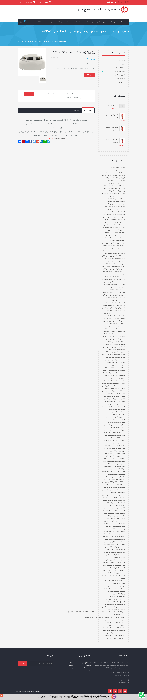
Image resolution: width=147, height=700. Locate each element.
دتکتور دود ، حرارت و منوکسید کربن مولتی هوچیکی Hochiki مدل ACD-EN (35, 41)
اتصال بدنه (120, 541)
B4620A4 (120, 245)
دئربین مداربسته (111, 627)
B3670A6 (111, 612)
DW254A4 (113, 604)
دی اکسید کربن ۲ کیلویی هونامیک (113, 562)
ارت (111, 443)
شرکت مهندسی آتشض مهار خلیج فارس (113, 407)
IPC (121, 612)
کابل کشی (115, 245)
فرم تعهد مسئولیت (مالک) (115, 313)
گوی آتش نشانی (113, 567)
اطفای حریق (120, 549)
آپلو (110, 201)
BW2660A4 (117, 580)
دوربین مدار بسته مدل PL (113, 570)
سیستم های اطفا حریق (116, 201)
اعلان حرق (120, 414)
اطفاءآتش (111, 573)
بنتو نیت (121, 406)
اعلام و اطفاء (115, 601)
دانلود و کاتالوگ (41, 21)
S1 (89, 617)
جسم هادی (109, 495)
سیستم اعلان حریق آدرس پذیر (114, 636)
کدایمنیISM (116, 539)
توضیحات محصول (88, 110)
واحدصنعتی (117, 560)
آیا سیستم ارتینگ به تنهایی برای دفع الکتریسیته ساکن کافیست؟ (113, 392)
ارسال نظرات (76, 110)
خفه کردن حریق (112, 206)
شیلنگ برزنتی (120, 258)
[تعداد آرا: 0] (52, 57)
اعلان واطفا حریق (112, 227)
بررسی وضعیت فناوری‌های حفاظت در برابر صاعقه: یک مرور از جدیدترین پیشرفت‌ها (113, 432)
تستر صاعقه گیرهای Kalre (114, 424)
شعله (121, 193)
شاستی (118, 471)
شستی (107, 406)
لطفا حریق (117, 250)
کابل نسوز (120, 180)
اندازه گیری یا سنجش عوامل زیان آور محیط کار (114, 210)
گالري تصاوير (96, 21)
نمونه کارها (88, 665)
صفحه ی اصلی (62, 41)
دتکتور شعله (119, 237)
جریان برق (116, 513)
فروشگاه (56, 41)
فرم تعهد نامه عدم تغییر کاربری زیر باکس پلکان (113, 384)
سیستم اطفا (111, 375)
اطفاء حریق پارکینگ (110, 586)
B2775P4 (119, 430)
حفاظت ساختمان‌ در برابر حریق (114, 321)
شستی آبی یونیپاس (113, 383)
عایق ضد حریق (117, 282)
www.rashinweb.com (35, 691)
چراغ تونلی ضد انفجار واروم (114, 401)
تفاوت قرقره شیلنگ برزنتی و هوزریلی (114, 243)
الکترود (112, 580)
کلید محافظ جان (113, 437)
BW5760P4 (93, 617)
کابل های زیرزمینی (116, 544)
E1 (120, 593)
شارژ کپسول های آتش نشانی (117, 198)
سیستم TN (110, 554)
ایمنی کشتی (119, 217)
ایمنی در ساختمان (119, 315)
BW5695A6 (89, 612)
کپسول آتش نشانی (119, 209)
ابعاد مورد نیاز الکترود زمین (112, 466)
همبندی (106, 279)
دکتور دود (117, 380)
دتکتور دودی (118, 448)
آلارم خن (121, 284)
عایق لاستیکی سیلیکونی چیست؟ (115, 458)
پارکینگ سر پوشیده (115, 593)
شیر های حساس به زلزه (117, 240)
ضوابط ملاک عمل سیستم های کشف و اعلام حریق (113, 272)
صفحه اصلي (122, 21)
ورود (108, 2)
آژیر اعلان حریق (110, 209)
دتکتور (122, 380)
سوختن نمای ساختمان (117, 606)
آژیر (121, 411)
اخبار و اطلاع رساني (86, 662)
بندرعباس (120, 170)
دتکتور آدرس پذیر (117, 476)
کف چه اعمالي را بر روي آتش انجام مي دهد (114, 262)
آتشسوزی (114, 204)
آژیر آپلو (117, 440)
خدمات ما (79, 21)
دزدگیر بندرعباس (112, 622)
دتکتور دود (118, 183)
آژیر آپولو (106, 383)
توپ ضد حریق (109, 544)
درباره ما (51, 21)
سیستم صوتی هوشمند (113, 271)
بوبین (100, 612)
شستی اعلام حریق (116, 411)
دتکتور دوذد (119, 204)
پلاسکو (123, 370)
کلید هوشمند (116, 219)
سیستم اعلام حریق (112, 180)
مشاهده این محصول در (56, 138)
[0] (23, 22)
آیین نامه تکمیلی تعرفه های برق (114, 493)
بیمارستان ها (113, 258)
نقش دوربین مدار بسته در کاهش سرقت (115, 376)
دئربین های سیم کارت (115, 630)
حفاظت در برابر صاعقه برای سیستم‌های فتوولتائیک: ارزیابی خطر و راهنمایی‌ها (114, 396)
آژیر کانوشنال (116, 474)
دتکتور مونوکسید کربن (116, 232)
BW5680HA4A (104, 617)
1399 (70, 612)
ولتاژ (121, 586)
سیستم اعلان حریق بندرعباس (115, 635)
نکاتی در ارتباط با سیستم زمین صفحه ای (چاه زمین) (114, 441)
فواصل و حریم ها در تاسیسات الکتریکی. (115, 534)
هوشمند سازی (118, 302)
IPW (118, 609)
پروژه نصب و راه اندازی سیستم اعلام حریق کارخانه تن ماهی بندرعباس (114, 285)
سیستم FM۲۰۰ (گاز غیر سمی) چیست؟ (114, 462)
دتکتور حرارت (111, 282)
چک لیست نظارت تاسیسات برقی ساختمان (114, 478)
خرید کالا (89, 74)
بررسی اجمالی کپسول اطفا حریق (115, 359)
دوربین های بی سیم (112, 625)
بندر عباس (117, 193)
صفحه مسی (117, 586)
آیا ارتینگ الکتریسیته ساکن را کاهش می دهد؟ (114, 335)
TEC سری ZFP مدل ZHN (116, 482)
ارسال (22, 663)
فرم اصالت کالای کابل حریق (114, 196)
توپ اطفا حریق (118, 370)
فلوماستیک (114, 222)
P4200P (98, 617)
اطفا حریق (118, 175)
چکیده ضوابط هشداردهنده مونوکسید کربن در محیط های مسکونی (113, 536)
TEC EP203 (120, 557)
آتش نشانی (115, 178)
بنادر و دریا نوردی (112, 183)
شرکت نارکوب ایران (110, 193)
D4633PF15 (75, 612)
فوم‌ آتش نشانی (108, 334)
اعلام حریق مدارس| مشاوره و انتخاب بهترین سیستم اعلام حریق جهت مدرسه (113, 497)
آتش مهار (119, 167)
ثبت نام (113, 2)
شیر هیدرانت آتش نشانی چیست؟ (115, 361)
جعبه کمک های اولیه (113, 456)
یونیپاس (119, 417)
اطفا (115, 175)
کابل (109, 437)
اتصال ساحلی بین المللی (111, 549)
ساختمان (114, 289)
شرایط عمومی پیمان (112, 518)
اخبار (104, 21)
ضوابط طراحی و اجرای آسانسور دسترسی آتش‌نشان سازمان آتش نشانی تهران (114, 597)
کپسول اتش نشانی (109, 638)
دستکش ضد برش (112, 471)
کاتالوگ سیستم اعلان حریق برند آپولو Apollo (114, 246)
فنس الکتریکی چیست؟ (115, 352)
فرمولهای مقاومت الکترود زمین (116, 508)
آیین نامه (120, 513)
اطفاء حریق (118, 632)
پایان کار (110, 276)
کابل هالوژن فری (114, 295)
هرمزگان (123, 167)
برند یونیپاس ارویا (118, 445)
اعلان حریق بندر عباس (110, 256)
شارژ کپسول (120, 222)
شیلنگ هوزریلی (119, 224)
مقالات (87, 21)
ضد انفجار (111, 463)
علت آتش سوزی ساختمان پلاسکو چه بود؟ (113, 367)
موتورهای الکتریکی (117, 588)
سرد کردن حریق (111, 250)
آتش (117, 417)
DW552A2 (106, 612)
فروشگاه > (112, 21)
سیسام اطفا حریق (119, 487)
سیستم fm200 (114, 214)
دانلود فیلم (60, 21)
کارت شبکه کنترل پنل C (111, 492)
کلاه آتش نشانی (119, 326)
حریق (120, 328)
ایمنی (119, 178)
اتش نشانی (117, 404)
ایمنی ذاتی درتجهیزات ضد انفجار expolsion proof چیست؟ (114, 332)
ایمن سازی (113, 237)
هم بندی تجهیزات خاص (114, 347)
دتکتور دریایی (114, 461)
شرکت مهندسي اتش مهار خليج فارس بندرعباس (114, 184)
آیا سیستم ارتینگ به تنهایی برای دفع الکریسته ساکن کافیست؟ (114, 339)
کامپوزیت (118, 604)
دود (122, 191)
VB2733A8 (95, 612)
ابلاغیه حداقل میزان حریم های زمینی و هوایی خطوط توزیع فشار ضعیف (113, 451)
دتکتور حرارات (115, 235)
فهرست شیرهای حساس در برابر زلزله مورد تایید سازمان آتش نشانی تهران (113, 269)
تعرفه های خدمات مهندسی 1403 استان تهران (114, 509)
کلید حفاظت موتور (117, 591)
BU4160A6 (82, 612)
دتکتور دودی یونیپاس (114, 406)
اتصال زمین (117, 515)
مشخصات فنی (113, 430)
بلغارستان (108, 430)
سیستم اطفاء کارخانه (118, 554)
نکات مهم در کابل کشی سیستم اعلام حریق (113, 265)
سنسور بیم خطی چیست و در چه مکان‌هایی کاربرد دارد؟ (115, 530)
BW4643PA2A (112, 617)
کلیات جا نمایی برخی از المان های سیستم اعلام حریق (114, 259)
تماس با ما (70, 21)
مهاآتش (121, 570)
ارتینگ (119, 191)
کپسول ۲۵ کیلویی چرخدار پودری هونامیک (114, 574)
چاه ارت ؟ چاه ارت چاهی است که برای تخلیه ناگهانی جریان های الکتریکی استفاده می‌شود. (113, 490)
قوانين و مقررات (87, 667)
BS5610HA (119, 617)
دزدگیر (118, 622)
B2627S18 (117, 612)
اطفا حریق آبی (119, 206)
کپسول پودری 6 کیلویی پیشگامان (114, 571)
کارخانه (114, 547)
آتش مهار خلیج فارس (113, 170)
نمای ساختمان (110, 588)
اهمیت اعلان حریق (114, 541)
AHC (110, 547)
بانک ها (120, 235)
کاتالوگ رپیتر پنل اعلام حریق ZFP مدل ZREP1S (113, 278)
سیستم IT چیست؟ (109, 531)
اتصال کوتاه (117, 552)
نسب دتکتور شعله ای (117, 276)
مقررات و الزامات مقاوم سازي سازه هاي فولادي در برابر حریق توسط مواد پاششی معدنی (113, 310)
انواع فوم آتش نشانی (114, 328)
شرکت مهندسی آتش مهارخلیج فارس (113, 305)
